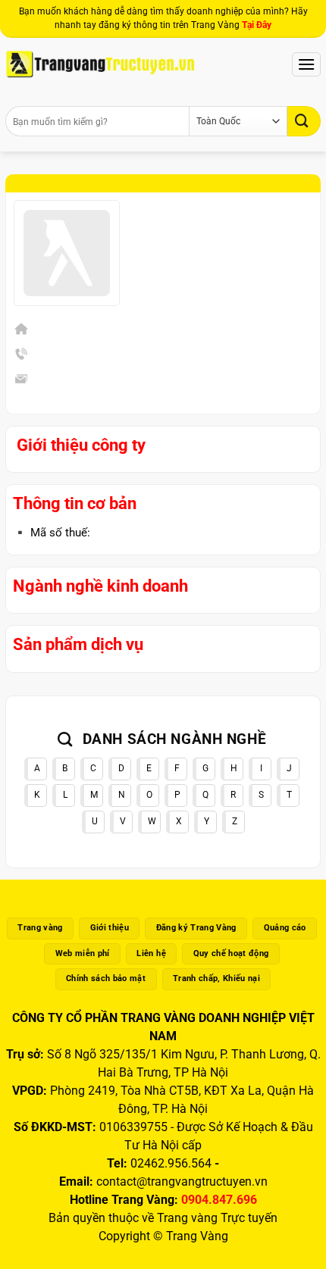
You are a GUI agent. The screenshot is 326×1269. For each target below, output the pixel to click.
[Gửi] (304, 121)
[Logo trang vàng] (100, 64)
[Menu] (306, 64)
